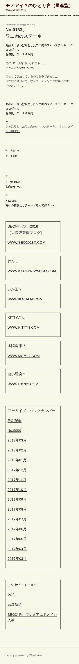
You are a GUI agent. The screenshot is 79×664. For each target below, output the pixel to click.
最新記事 (14, 421)
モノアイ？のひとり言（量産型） (39, 5)
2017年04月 (17, 549)
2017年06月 (17, 529)
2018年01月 (17, 460)
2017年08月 (17, 509)
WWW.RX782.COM (23, 384)
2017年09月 (17, 499)
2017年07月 (17, 519)
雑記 (11, 595)
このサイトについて (23, 585)
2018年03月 (17, 440)
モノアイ (31, 24)
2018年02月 (17, 450)
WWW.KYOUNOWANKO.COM (32, 271)
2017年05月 (17, 539)
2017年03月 (17, 558)
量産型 (14, 156)
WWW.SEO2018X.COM (26, 242)
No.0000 (14, 430)
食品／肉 (15, 150)
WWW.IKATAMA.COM (25, 299)
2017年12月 (17, 470)
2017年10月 (17, 490)
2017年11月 (17, 480)
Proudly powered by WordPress (24, 655)
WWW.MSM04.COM (24, 356)
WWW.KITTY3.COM (24, 327)
